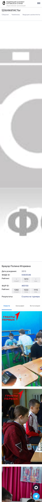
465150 (25, 286)
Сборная (5, 14)
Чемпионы (15, 14)
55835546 (26, 275)
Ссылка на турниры (31, 296)
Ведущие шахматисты (31, 14)
